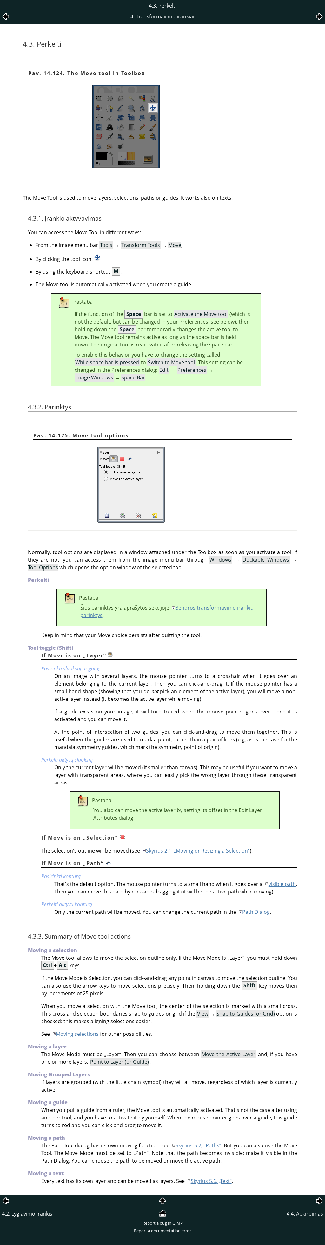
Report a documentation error (162, 1231)
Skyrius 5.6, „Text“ (211, 1180)
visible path (282, 884)
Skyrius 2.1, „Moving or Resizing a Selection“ (198, 850)
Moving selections (77, 1033)
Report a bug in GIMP (163, 1223)
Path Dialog (256, 911)
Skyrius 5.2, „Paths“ (198, 1145)
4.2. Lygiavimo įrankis (27, 1213)
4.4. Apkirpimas (305, 1213)
